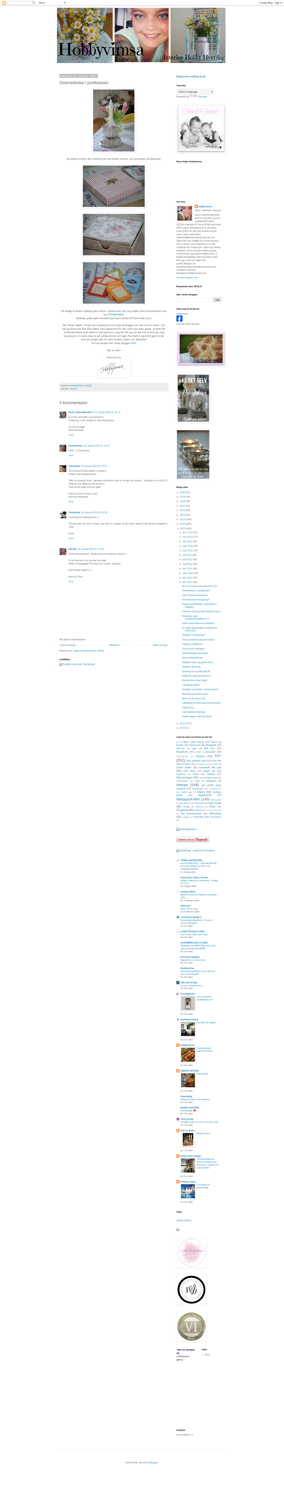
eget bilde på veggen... (207, 1022)
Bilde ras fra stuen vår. (193, 698)
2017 (183, 506)
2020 (183, 492)
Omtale (186, 806)
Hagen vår (209, 771)
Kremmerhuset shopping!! (195, 599)
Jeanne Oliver (188, 891)
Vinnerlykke (215, 817)
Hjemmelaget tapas (209, 777)
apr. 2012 (188, 568)
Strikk (208, 810)
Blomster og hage (186, 748)
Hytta (197, 781)
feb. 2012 (188, 577)
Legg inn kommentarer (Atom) (88, 650)
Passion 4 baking (189, 957)
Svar (71, 435)
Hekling (211, 774)
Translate (202, 96)
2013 (183, 524)
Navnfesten (184, 803)
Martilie (73, 549)
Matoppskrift (204, 795)
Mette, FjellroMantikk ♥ (81, 412)
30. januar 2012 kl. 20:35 (94, 512)
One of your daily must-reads (194, 934)
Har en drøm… (188, 1130)
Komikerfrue (187, 968)
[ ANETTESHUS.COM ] (192, 931)
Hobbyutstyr (182, 781)
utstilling (186, 817)
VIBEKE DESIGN (189, 1070)
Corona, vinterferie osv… (192, 985)
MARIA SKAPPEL (190, 1107)
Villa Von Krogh (188, 982)
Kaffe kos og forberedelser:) (196, 676)
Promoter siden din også (187, 324)
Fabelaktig (74, 512)
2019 (183, 496)
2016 (183, 510)
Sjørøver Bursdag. (191, 666)
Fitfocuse (185, 905)
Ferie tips (216, 760)
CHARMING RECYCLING (194, 942)
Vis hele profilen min (187, 277)
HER (133, 343)
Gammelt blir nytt (210, 767)
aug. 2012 (188, 550)
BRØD (198, 752)
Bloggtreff (211, 745)
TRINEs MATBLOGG (191, 860)
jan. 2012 (188, 582)
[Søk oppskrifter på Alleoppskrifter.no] (186, 829)
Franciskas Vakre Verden (194, 877)
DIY (218, 756)
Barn (186, 741)
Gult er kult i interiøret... (194, 648)
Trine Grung (186, 1119)
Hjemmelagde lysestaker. (195, 653)
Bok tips (209, 748)
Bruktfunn (182, 751)
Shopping (182, 809)
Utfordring (215, 813)
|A (177, 742)
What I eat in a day (189, 909)
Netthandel (200, 803)
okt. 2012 (188, 541)
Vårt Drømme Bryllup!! (193, 712)
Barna (200, 742)
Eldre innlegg (160, 645)
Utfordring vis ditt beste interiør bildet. (201, 703)
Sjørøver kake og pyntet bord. (197, 662)
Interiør (182, 785)
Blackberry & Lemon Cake (192, 960)
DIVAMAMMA (116, 314)
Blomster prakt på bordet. (195, 694)
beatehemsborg (189, 1019)
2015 (183, 515)
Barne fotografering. (192, 657)
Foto (215, 764)
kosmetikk (213, 789)
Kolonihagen (198, 788)
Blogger (154, 1462)
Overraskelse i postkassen (196, 590)
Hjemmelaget (184, 777)
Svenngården (187, 993)
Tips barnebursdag (191, 813)
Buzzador (211, 752)
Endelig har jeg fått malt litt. (196, 671)
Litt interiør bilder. (191, 685)
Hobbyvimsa (182, 314)
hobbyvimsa (205, 206)
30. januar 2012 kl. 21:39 (91, 549)
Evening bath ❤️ (188, 1110)
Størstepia (74, 466)
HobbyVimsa (187, 1045)
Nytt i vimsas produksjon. (195, 595)
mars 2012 (188, 573)
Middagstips (216, 800)
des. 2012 (188, 532)
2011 (183, 723)
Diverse (73, 389)
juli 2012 (187, 555)
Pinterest (199, 806)
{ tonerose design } (190, 917)
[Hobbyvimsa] (179, 320)
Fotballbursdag (203, 764)
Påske (212, 806)
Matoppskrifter (188, 799)
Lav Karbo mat (184, 792)
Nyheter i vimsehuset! (193, 635)
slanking (198, 810)
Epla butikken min (195, 760)
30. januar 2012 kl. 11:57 (97, 445)
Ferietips (185, 764)
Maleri (201, 791)
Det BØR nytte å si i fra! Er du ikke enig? (199, 1122)
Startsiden (114, 645)
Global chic (188, 707)
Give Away (189, 771)
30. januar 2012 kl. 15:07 (94, 466)
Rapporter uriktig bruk (191, 76)
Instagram (211, 781)
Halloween (181, 774)
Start (207, 1354)
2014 (183, 519)
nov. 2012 (188, 536)
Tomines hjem (188, 1181)
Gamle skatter (184, 767)
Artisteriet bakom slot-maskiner (195, 1099)
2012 (183, 528)
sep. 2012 (188, 546)
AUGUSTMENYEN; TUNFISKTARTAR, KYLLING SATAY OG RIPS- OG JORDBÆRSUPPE (198, 866)
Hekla (196, 774)
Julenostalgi (201, 1074)
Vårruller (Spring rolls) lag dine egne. (201, 611)
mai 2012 (188, 564)
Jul (203, 785)
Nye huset (215, 802)
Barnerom (195, 745)
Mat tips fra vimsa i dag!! (194, 680)
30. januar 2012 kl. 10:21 (107, 412)
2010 (183, 728)
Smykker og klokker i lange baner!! (200, 689)
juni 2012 (188, 559)
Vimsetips (199, 817)
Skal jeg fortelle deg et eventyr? (198, 639)
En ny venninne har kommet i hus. (200, 586)
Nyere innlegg (67, 645)
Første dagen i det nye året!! (196, 716)
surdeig (218, 810)
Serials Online (183, 1220)
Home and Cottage (190, 1156)
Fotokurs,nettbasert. (192, 644)
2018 (183, 501)
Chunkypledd (182, 756)
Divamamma (76, 445)
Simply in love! (203, 1133)
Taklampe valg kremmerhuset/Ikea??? (195, 617)
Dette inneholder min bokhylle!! (198, 623)
